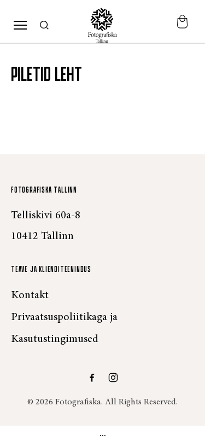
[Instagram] (113, 377)
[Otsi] (45, 25)
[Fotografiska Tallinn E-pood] (103, 25)
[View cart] (182, 25)
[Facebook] (91, 377)
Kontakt (30, 295)
